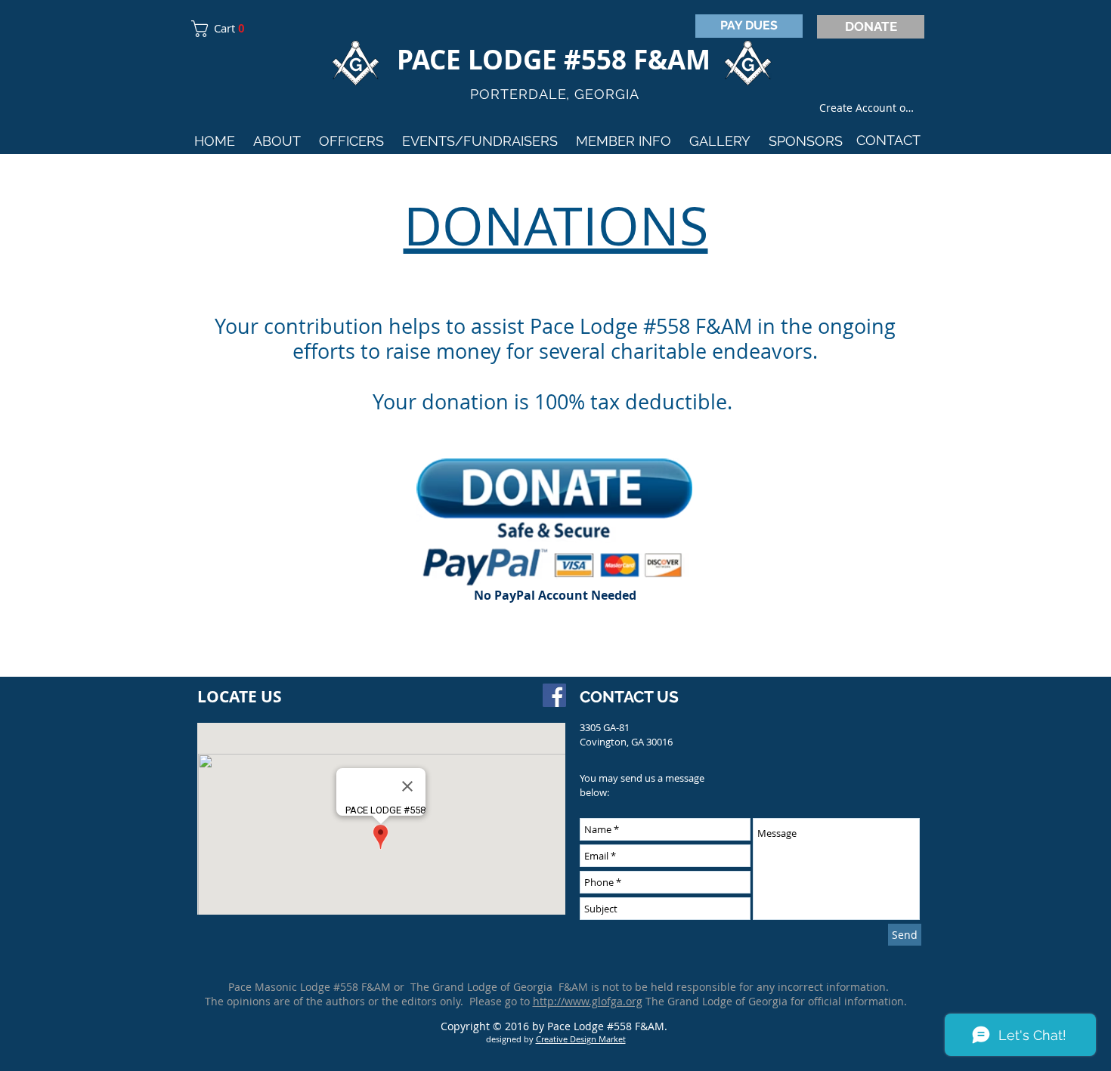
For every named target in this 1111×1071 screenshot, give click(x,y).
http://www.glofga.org (587, 1001)
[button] (223, 28)
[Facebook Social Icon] (554, 695)
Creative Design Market (581, 1039)
